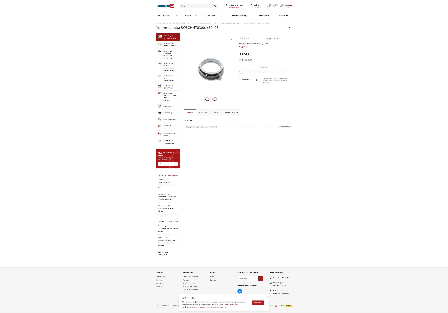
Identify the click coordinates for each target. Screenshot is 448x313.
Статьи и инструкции (191, 277)
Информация (188, 273)
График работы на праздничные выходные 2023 (167, 184)
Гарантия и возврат (190, 290)
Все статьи (173, 221)
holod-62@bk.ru (279, 283)
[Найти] (215, 6)
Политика (159, 286)
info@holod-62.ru (279, 285)
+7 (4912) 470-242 (236, 5)
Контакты (159, 283)
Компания (160, 273)
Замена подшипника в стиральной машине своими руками (168, 228)
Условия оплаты (189, 283)
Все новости (173, 175)
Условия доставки (190, 286)
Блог (212, 277)
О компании (160, 277)
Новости (159, 280)
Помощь (186, 280)
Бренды (213, 280)
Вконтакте (239, 291)
